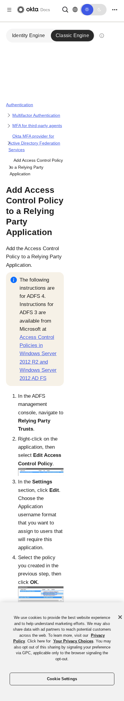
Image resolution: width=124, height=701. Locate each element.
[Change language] (75, 9)
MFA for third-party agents (37, 125)
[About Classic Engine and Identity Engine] (101, 35)
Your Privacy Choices (73, 641)
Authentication (19, 104)
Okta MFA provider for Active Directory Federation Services (34, 143)
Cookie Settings (62, 679)
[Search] (65, 9)
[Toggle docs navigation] (9, 10)
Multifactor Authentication (36, 115)
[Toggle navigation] (114, 10)
